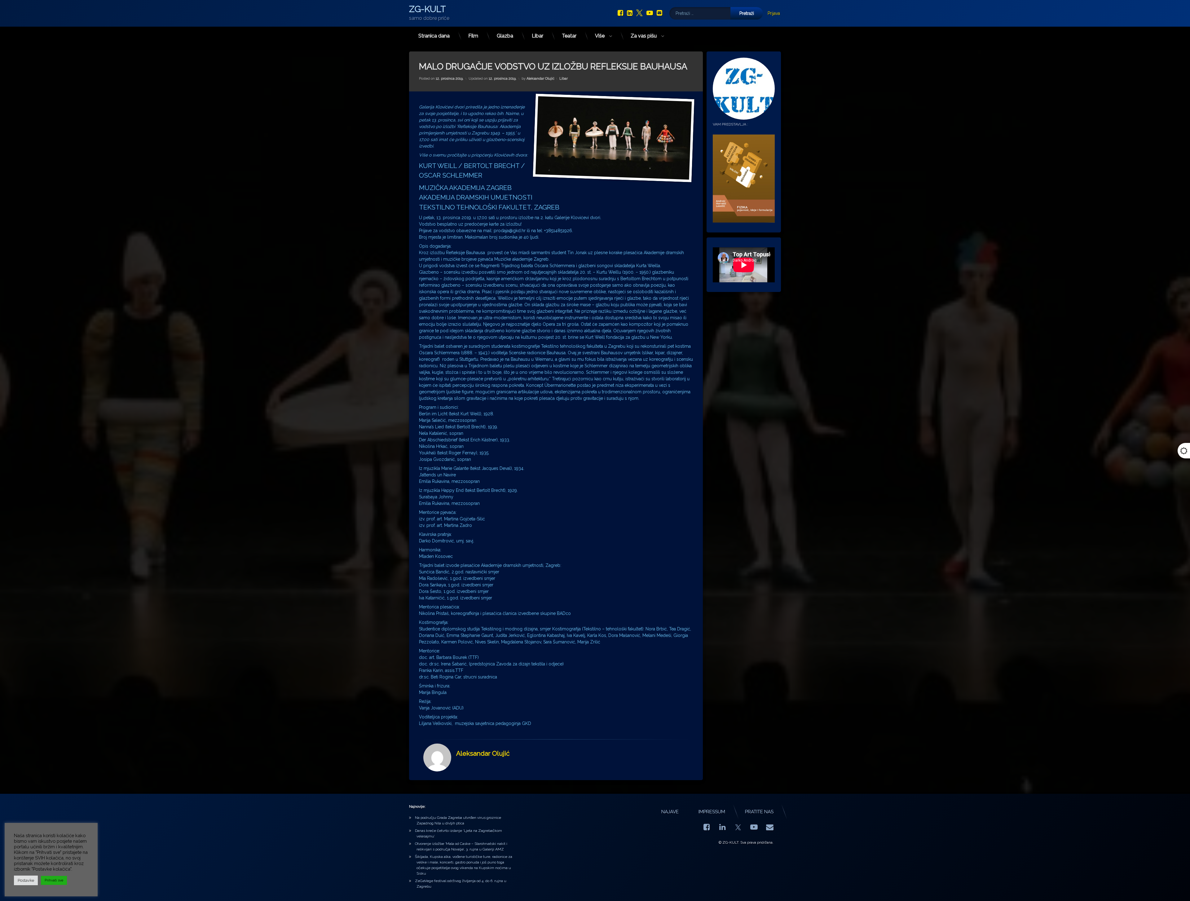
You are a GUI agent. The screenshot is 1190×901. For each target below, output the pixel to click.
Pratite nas (759, 812)
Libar (537, 36)
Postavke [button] (26, 880)
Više (600, 36)
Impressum (712, 812)
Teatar (569, 36)
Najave (670, 812)
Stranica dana (434, 36)
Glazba (505, 36)
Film (473, 36)
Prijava (774, 13)
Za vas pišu (644, 36)
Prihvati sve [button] (54, 880)
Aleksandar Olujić (540, 79)
